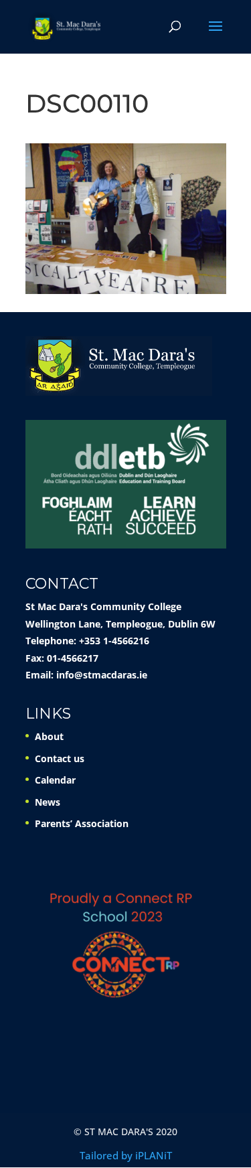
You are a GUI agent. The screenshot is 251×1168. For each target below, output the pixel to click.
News (47, 802)
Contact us (59, 758)
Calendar (55, 780)
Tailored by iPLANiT (126, 1155)
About (49, 736)
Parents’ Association (82, 823)
